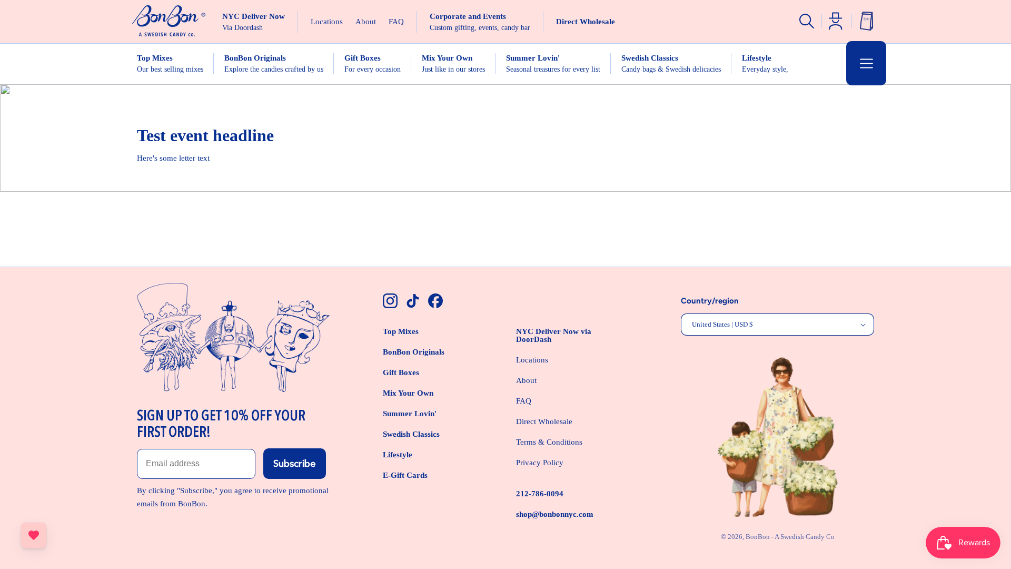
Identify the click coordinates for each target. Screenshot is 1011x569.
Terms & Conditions (549, 442)
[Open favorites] (33, 535)
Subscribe (294, 463)
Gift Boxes (401, 372)
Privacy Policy (539, 462)
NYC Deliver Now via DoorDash (553, 335)
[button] (866, 63)
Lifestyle (397, 454)
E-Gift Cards (405, 475)
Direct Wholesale (544, 421)
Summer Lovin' (410, 413)
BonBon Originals (413, 352)
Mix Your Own (408, 393)
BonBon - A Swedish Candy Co (790, 537)
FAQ (523, 401)
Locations (532, 360)
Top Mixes (401, 331)
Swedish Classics (411, 434)
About (526, 380)
